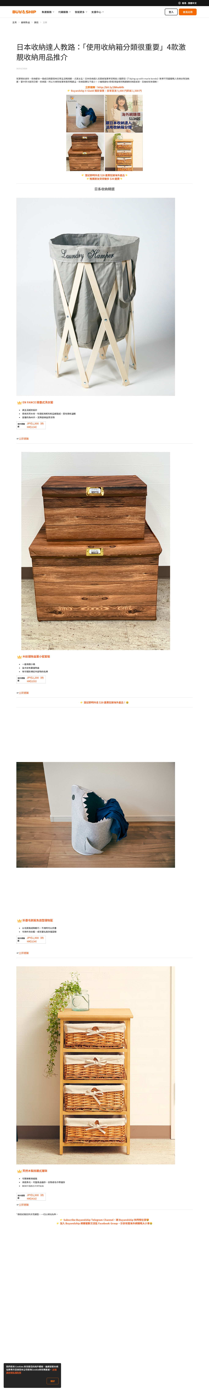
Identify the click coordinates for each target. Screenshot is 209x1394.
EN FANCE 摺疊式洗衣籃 (37, 402)
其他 (36, 22)
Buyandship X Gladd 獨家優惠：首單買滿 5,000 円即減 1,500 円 (106, 90)
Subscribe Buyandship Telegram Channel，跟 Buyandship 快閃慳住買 (104, 1220)
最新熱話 (25, 22)
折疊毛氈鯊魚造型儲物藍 (37, 920)
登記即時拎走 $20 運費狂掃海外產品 (104, 175)
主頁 (14, 22)
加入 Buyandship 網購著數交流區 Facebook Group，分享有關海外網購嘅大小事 (104, 1223)
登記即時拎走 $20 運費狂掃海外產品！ (104, 702)
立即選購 (24, 438)
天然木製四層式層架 (34, 1171)
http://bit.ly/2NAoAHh (110, 87)
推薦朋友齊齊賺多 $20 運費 (104, 179)
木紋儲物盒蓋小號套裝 (36, 656)
